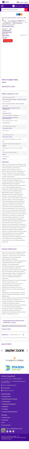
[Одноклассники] (21, 14)
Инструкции (5, 420)
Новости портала (6, 396)
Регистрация (19, 6)
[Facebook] (10, 431)
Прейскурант (5, 406)
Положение (5, 409)
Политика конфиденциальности (10, 411)
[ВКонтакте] (17, 14)
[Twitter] (13, 431)
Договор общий (6, 401)
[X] (19, 14)
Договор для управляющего (9, 404)
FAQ (3, 422)
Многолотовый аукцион (8, 26)
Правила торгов (23, 35)
